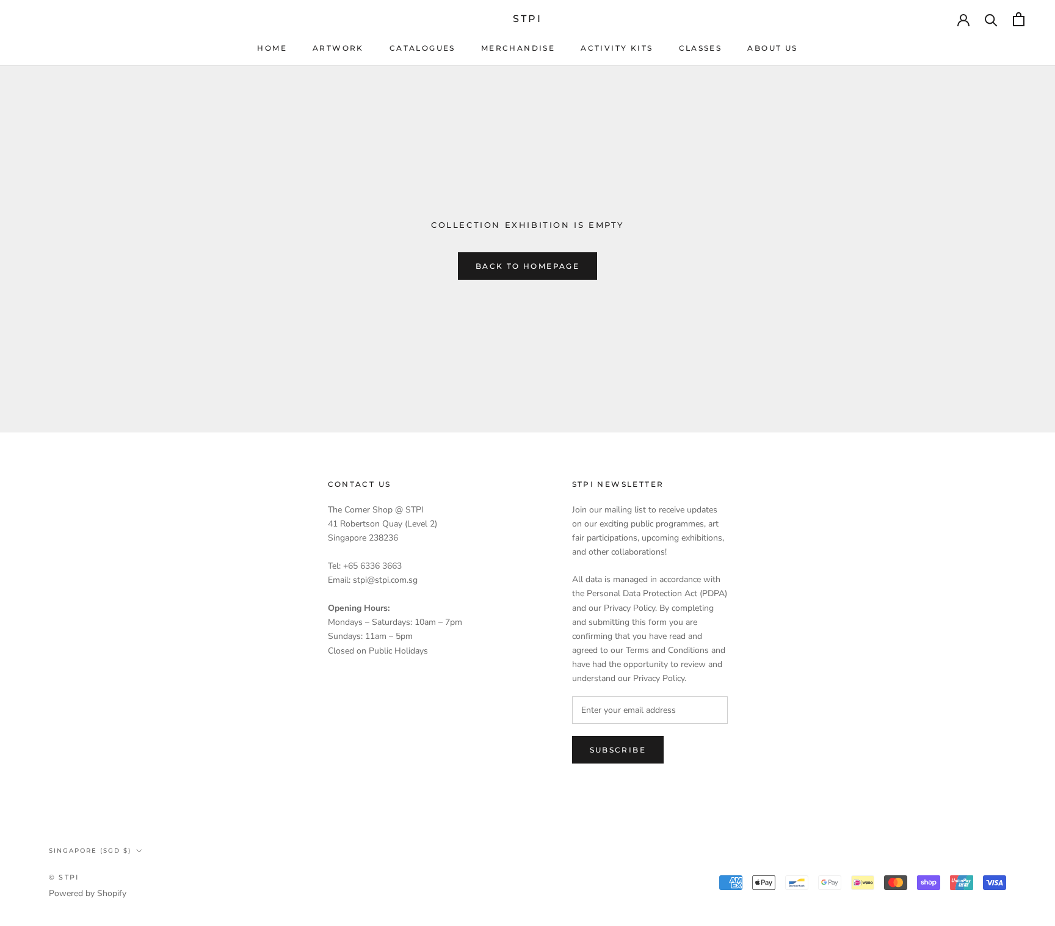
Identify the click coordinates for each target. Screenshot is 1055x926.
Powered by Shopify (87, 893)
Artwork (338, 48)
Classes (700, 48)
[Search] (991, 19)
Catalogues (422, 48)
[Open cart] (1018, 19)
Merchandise (518, 48)
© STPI (64, 877)
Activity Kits (617, 48)
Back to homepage (527, 266)
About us (772, 48)
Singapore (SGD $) (90, 851)
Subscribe (618, 749)
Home (272, 48)
